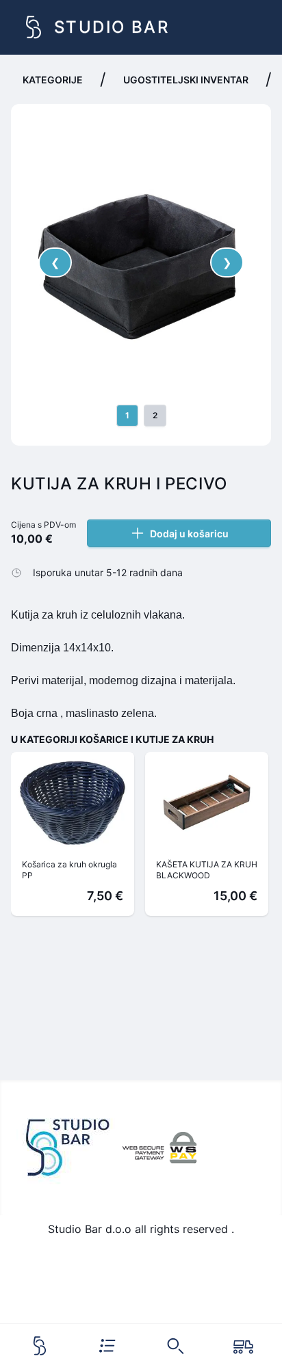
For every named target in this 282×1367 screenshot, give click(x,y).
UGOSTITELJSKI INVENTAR (185, 79)
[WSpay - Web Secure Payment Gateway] (159, 1148)
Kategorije (53, 79)
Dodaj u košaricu (189, 533)
